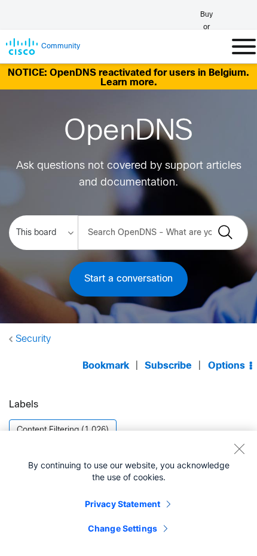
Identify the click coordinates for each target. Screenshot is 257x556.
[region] (128, 493)
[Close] (239, 449)
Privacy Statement (122, 504)
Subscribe (168, 366)
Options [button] (226, 366)
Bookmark (105, 366)
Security (33, 339)
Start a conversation (128, 278)
